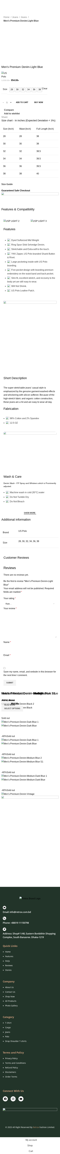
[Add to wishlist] (19, 876)
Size (5, 89)
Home (6, 17)
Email (7, 655)
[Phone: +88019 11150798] (4, 918)
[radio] (11, 90)
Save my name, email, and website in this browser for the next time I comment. (29, 673)
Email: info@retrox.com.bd (17, 912)
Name (7, 642)
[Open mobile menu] (3, 4)
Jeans (15, 17)
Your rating (9, 598)
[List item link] (30, 962)
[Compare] (4, 876)
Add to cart (22, 102)
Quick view (12, 876)
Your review (10, 608)
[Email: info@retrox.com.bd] (4, 907)
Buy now (38, 102)
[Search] (58, 4)
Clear (44, 88)
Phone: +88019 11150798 (16, 922)
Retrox (36, 1127)
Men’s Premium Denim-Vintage (22, 693)
